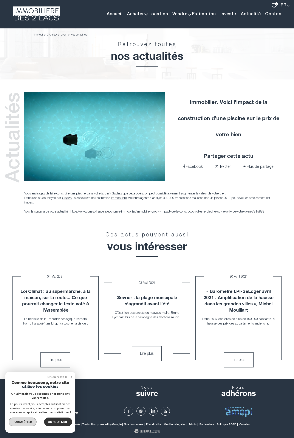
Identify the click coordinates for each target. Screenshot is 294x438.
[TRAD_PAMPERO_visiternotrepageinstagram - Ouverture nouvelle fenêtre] (140, 411)
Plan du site (153, 424)
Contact (274, 14)
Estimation (204, 14)
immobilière (119, 198)
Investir (228, 14)
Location (158, 14)
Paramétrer (23, 422)
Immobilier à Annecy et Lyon (50, 34)
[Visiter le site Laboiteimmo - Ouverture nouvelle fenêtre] (147, 432)
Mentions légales (175, 424)
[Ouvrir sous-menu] (146, 14)
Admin (193, 424)
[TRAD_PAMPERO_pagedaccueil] (36, 19)
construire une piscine (71, 193)
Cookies (244, 424)
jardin (105, 193)
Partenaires (207, 424)
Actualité (251, 14)
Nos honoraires (133, 424)
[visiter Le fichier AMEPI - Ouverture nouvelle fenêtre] (238, 412)
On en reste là (57, 377)
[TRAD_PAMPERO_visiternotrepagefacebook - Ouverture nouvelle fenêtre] (128, 411)
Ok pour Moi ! (58, 422)
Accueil (115, 14)
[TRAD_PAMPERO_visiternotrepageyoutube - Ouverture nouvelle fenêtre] (165, 411)
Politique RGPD (226, 424)
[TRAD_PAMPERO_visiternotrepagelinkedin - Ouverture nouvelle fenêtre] (153, 411)
